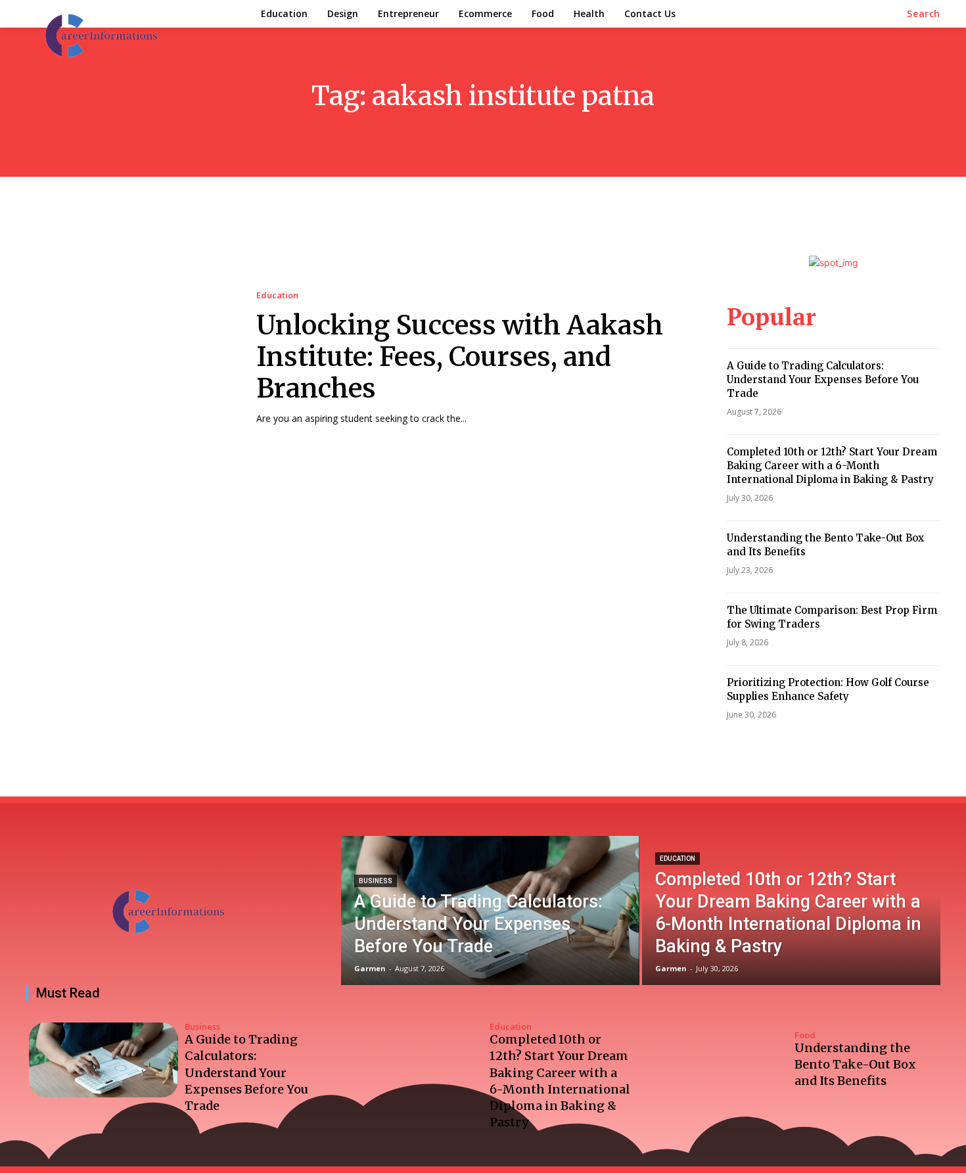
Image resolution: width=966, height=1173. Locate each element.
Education (277, 295)
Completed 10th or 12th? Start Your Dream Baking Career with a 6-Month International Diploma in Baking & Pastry (832, 466)
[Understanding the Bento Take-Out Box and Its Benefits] (713, 1060)
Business (375, 881)
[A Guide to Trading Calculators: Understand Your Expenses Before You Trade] (490, 910)
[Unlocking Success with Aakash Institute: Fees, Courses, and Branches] (128, 358)
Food (805, 1035)
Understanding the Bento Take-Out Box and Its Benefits (855, 1064)
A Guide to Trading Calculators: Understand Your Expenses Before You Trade (823, 379)
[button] (923, 14)
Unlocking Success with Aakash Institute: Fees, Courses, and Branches (459, 357)
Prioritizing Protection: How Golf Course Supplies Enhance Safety (828, 689)
